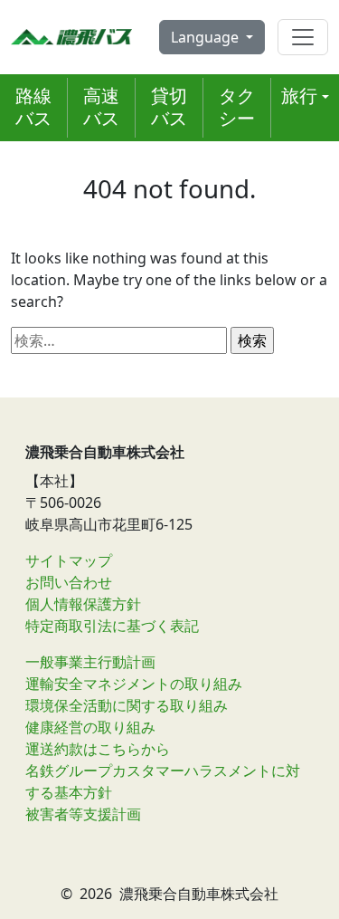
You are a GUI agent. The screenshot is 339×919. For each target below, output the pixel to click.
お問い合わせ (68, 582)
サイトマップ (68, 560)
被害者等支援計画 (83, 814)
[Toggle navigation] (303, 37)
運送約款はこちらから (97, 749)
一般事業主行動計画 (90, 662)
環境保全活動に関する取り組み (126, 705)
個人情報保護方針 (83, 604)
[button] (305, 96)
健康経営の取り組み (90, 727)
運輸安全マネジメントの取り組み (133, 684)
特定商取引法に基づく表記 (112, 626)
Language (206, 37)
